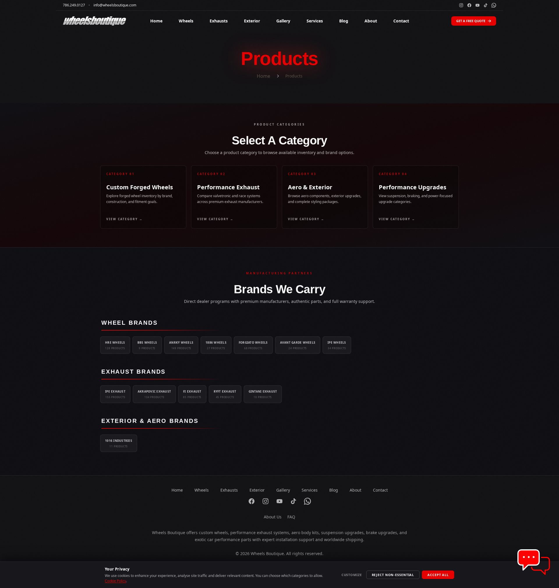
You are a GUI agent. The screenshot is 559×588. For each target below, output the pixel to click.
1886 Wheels (216, 345)
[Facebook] (469, 5)
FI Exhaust (192, 394)
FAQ (291, 517)
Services (315, 21)
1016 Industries (118, 443)
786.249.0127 (74, 5)
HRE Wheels (115, 345)
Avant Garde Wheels (298, 345)
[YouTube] (477, 5)
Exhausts (219, 21)
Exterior (252, 21)
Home (156, 21)
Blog (343, 21)
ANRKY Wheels (181, 345)
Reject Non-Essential (393, 575)
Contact (401, 21)
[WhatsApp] (493, 5)
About (371, 21)
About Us (273, 517)
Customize (352, 575)
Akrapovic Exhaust (154, 394)
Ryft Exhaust (225, 394)
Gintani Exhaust (263, 394)
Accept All (438, 575)
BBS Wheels (147, 345)
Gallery (283, 21)
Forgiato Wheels (253, 345)
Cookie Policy (115, 580)
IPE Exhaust (115, 394)
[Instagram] (461, 5)
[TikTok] (485, 5)
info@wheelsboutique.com (114, 5)
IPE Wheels (337, 345)
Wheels (186, 21)
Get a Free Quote (470, 21)
